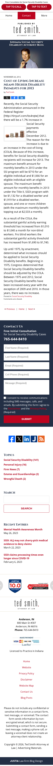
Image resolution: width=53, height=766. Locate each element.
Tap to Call (13, 6)
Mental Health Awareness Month (23, 529)
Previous (9, 309)
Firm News (12, 469)
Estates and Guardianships (21, 474)
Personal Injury (15, 464)
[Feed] (41, 439)
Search (26, 508)
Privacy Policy (38, 408)
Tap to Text (39, 6)
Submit (26, 419)
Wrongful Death (15, 478)
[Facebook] (12, 439)
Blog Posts (26, 697)
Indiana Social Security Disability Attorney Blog (26, 29)
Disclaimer (14, 408)
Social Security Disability (22, 296)
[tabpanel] (15, 586)
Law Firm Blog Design (26, 761)
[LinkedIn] (26, 439)
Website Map (26, 685)
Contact (26, 15)
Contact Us (26, 691)
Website (26, 667)
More (44, 15)
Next (31, 309)
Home (8, 15)
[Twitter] (19, 439)
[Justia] (34, 439)
